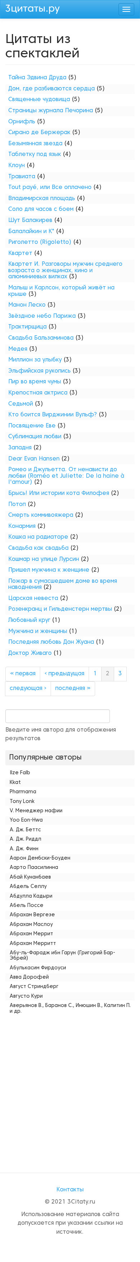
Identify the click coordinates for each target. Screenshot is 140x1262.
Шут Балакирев (30, 220)
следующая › (28, 688)
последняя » (72, 688)
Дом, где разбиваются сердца (51, 88)
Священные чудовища (39, 99)
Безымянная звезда (35, 143)
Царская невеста (33, 598)
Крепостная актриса (37, 393)
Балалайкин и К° (31, 231)
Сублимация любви (34, 436)
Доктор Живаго (30, 653)
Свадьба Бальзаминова (41, 338)
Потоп (17, 504)
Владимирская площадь (41, 198)
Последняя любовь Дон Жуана (51, 642)
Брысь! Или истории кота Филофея (58, 493)
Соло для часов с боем (41, 209)
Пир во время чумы (34, 381)
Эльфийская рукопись (39, 371)
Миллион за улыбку (35, 360)
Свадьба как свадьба (38, 548)
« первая (23, 673)
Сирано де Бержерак (39, 132)
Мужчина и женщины (37, 631)
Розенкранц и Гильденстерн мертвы (60, 609)
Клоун (16, 165)
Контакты (70, 1189)
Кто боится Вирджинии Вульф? (52, 414)
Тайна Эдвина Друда (37, 77)
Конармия (22, 526)
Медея (17, 349)
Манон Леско (27, 305)
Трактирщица (27, 327)
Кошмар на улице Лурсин (43, 559)
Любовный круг (29, 620)
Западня (20, 447)
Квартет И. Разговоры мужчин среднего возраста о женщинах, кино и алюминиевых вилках (65, 270)
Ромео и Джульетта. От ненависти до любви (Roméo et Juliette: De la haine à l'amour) (66, 476)
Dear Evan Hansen (34, 459)
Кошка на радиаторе (38, 537)
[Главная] (32, 8)
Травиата (21, 176)
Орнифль (21, 121)
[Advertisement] (70, 1087)
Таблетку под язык (34, 154)
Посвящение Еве (32, 426)
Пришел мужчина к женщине (48, 570)
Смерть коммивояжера (40, 515)
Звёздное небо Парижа (42, 316)
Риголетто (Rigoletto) (39, 242)
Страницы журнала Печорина (50, 110)
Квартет (20, 253)
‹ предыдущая (64, 673)
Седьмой (20, 404)
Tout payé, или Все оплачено (50, 187)
